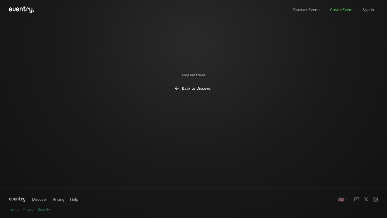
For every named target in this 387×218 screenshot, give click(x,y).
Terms (13, 209)
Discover (39, 199)
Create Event (341, 9)
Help (74, 199)
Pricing (58, 199)
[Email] (356, 199)
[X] (366, 199)
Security (44, 209)
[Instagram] (375, 199)
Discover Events (306, 9)
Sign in (368, 9)
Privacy (28, 209)
